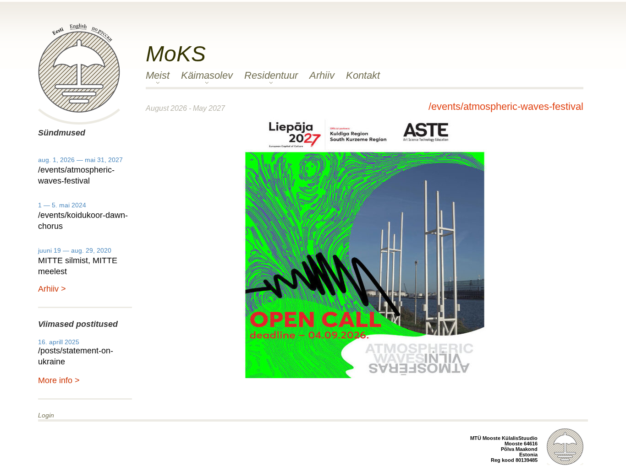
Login (46, 415)
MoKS (176, 54)
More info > (59, 380)
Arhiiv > (52, 288)
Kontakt (363, 75)
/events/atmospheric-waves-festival (505, 106)
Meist (158, 75)
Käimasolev (207, 75)
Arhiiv (322, 75)
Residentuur (271, 75)
